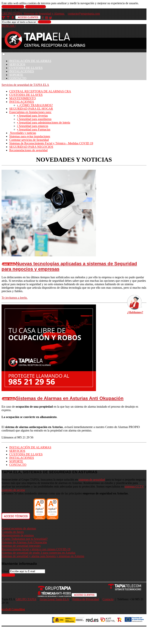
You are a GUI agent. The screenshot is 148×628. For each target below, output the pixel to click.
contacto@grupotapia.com (84, 13)
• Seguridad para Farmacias (33, 129)
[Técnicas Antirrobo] (36, 595)
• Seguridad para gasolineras (34, 119)
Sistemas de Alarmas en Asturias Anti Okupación (70, 398)
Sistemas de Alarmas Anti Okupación (24, 542)
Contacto (108, 599)
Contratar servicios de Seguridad (29, 139)
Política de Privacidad (85, 599)
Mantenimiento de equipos (18, 535)
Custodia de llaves (13, 532)
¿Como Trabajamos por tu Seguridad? (25, 538)
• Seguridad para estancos (32, 126)
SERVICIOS (17, 64)
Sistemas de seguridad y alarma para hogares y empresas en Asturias (43, 556)
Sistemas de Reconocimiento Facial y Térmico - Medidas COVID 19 (51, 143)
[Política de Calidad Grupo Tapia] (46, 518)
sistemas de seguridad (92, 479)
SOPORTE (16, 74)
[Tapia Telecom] (106, 589)
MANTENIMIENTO (22, 98)
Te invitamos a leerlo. (15, 297)
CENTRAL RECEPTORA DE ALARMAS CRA (40, 91)
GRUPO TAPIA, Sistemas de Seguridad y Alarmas (33, 13)
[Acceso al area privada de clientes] (84, 595)
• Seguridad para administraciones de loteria (43, 122)
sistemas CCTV (134, 486)
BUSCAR (44, 21)
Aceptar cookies (35, 6)
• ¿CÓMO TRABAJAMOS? (35, 105)
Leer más (9, 264)
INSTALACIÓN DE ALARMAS (30, 61)
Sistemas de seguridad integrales (21, 545)
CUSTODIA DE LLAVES (26, 67)
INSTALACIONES (21, 71)
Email (5, 571)
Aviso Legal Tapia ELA (54, 599)
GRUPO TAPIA (26, 599)
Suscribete (8, 575)
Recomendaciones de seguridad (28, 150)
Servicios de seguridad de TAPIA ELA (25, 84)
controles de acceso (13, 490)
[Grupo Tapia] (36, 589)
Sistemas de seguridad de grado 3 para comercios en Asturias (38, 552)
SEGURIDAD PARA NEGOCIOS (31, 146)
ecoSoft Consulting (13, 609)
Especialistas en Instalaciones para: (30, 112)
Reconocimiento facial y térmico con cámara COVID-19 (36, 549)
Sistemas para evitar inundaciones (29, 136)
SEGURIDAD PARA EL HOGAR (31, 108)
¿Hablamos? (135, 312)
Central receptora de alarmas (19, 528)
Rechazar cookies (13, 6)
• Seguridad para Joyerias (32, 115)
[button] (3, 54)
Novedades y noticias (22, 133)
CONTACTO (17, 78)
